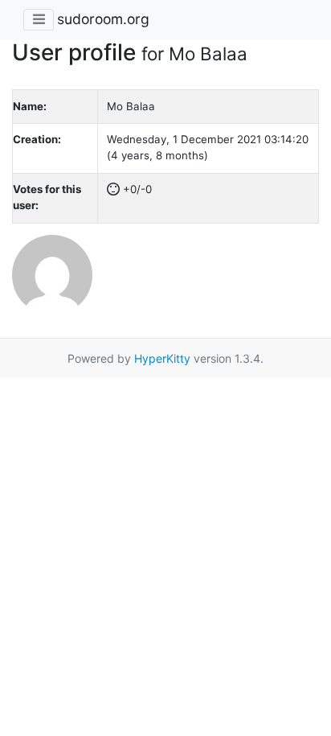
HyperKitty (162, 358)
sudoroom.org (103, 18)
